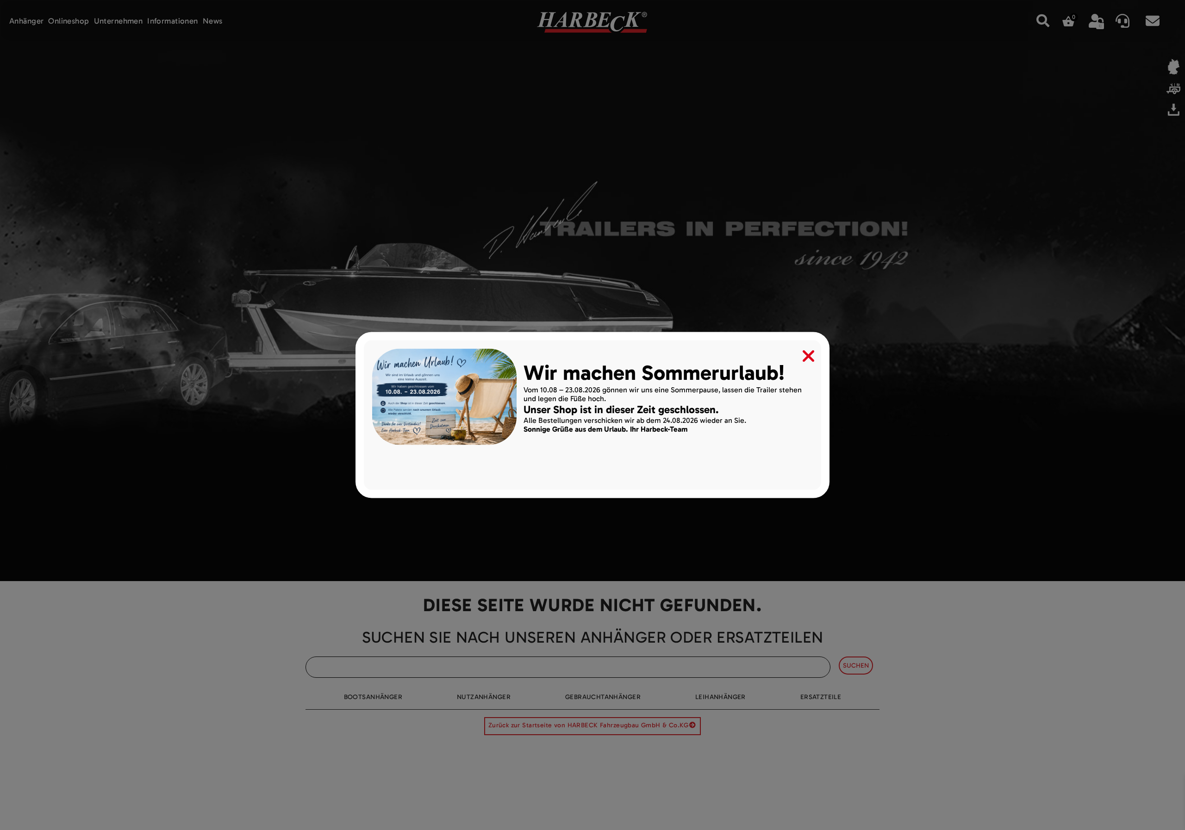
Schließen (802, 354)
